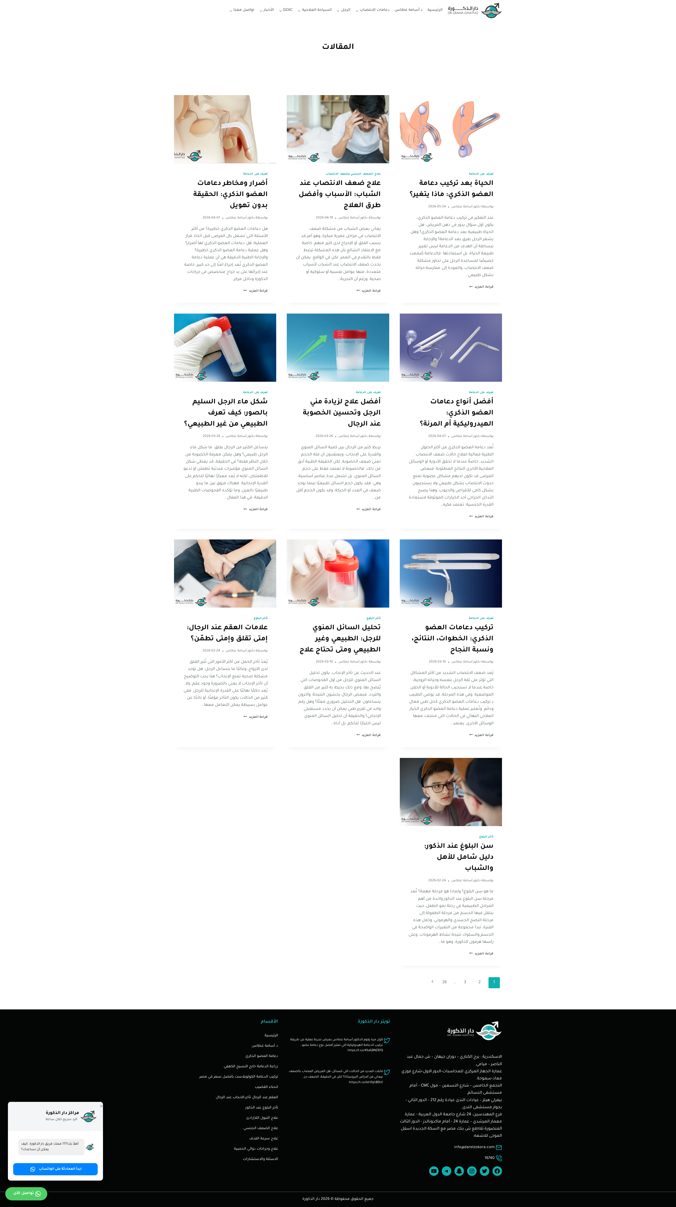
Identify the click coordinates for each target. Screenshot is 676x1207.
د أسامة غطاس (408, 10)
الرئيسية (435, 10)
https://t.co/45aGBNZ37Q (365, 1050)
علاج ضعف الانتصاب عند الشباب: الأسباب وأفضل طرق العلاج (340, 195)
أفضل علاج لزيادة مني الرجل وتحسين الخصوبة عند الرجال (342, 413)
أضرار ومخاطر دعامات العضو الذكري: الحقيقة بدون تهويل (230, 195)
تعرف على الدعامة (481, 174)
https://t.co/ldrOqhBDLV (366, 1082)
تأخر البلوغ (374, 618)
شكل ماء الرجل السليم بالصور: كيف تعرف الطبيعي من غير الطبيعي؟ (226, 413)
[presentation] (451, 129)
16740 (490, 1158)
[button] (55, 1169)
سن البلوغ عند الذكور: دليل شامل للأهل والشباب (459, 858)
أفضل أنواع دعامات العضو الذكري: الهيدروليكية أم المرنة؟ (457, 413)
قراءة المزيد (481, 287)
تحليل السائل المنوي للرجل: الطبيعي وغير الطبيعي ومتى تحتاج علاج (340, 639)
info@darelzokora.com (474, 1147)
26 (444, 982)
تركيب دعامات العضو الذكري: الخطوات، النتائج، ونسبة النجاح (453, 639)
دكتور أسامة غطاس (466, 207)
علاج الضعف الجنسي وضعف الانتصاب (353, 174)
